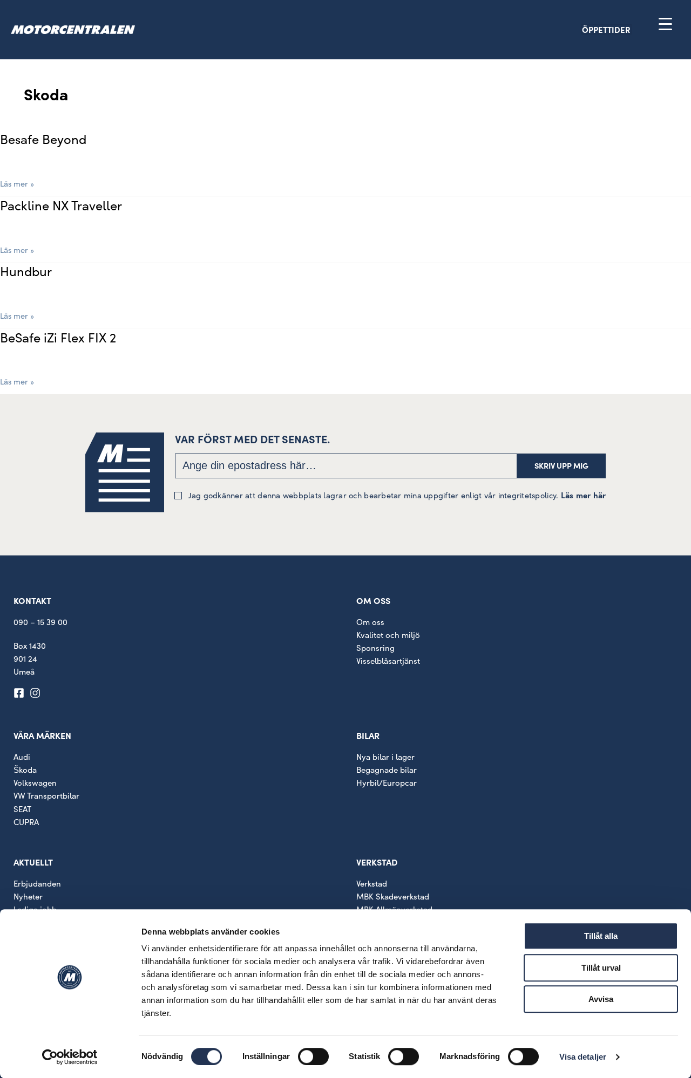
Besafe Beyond (43, 138)
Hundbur (26, 270)
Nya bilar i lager (385, 756)
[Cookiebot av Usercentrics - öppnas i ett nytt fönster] (70, 1057)
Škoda (25, 769)
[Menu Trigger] (665, 23)
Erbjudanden (37, 883)
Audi (21, 756)
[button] (625, 29)
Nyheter (28, 896)
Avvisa (600, 999)
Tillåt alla (601, 935)
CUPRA (26, 821)
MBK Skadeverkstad (392, 896)
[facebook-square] (20, 693)
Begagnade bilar (386, 769)
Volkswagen (35, 782)
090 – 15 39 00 (40, 621)
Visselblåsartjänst (388, 660)
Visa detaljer (582, 1056)
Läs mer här (583, 494)
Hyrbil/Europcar (386, 782)
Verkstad (371, 883)
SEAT (22, 809)
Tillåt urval (601, 967)
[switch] (313, 1056)
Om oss (370, 621)
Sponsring (375, 647)
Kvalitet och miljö (388, 634)
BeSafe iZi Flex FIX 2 (58, 337)
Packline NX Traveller (61, 205)
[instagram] (37, 693)
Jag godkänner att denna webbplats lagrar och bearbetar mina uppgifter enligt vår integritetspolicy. (397, 494)
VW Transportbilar (46, 795)
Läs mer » (17, 183)
